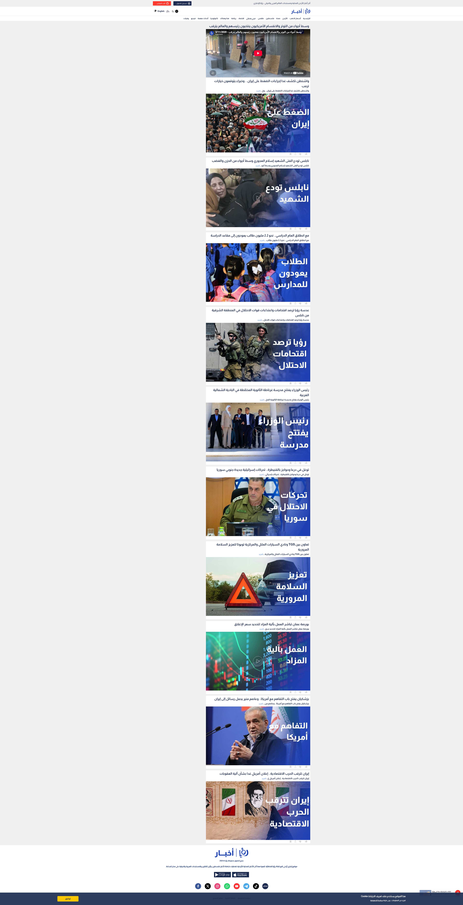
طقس (261, 18)
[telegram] (246, 886)
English (161, 11)
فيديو (193, 18)
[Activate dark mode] (175, 11)
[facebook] (198, 886)
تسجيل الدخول (181, 3)
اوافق (68, 899)
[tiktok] (256, 886)
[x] (208, 886)
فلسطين (270, 18)
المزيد (258, 91)
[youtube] (237, 886)
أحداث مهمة (203, 18)
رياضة (233, 18)
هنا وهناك (224, 18)
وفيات (186, 18)
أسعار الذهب (295, 18)
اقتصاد (241, 18)
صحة (278, 18)
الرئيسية (306, 18)
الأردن (284, 18)
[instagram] (217, 886)
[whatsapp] (227, 886)
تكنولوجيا (214, 18)
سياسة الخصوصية (376, 900)
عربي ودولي (251, 18)
